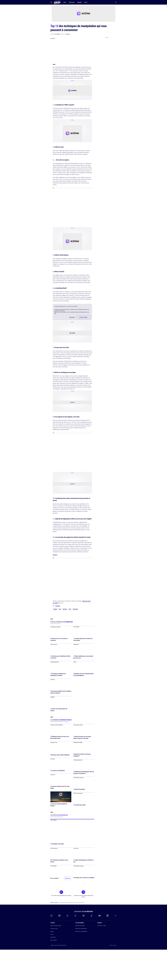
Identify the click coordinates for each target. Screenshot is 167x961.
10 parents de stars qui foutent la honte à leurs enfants (83, 896)
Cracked (57, 605)
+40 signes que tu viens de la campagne (83, 877)
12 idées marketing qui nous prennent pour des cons (83, 657)
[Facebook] (59, 916)
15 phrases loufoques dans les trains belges (60, 787)
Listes (64, 2)
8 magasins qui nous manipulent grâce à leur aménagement (83, 674)
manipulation (75, 609)
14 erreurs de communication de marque (58, 709)
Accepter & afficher (83, 317)
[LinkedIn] (107, 916)
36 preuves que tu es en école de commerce (58, 639)
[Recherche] (115, 2)
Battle (85, 2)
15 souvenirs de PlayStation (57, 770)
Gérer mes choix (72, 317)
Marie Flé (68, 34)
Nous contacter (53, 940)
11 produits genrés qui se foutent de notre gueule (82, 639)
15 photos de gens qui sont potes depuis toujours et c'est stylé (82, 737)
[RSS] (116, 916)
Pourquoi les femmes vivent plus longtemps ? (81, 755)
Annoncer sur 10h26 (101, 925)
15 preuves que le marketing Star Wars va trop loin (60, 657)
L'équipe (52, 931)
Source (55, 554)
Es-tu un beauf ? (54, 878)
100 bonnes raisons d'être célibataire (59, 755)
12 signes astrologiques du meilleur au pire (83, 861)
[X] (67, 916)
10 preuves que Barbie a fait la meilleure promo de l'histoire (60, 692)
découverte (65, 609)
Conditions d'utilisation (80, 925)
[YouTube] (99, 916)
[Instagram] (51, 916)
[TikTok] (91, 916)
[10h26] (57, 2)
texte (60, 609)
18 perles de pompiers (79, 789)
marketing (55, 609)
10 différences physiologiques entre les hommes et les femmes (83, 772)
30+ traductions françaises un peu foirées (59, 861)
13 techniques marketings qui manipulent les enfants (58, 674)
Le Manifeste (53, 937)
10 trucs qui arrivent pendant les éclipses (58, 805)
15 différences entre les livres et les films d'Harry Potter (59, 737)
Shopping (79, 2)
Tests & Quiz (71, 2)
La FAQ (51, 934)
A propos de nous (54, 928)
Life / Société (57, 34)
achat (70, 609)
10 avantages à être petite (57, 844)
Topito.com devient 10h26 (55, 925)
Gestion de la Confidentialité (81, 931)
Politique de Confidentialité (81, 928)
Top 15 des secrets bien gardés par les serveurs (61, 895)
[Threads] (75, 916)
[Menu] (51, 2)
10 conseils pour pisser (79, 805)
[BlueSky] (83, 916)
